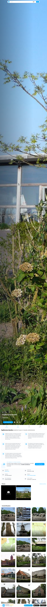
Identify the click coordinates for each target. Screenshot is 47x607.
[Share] (20, 422)
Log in (37, 1)
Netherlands (5, 412)
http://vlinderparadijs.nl (31, 475)
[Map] (17, 422)
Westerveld (7, 471)
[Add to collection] (15, 422)
